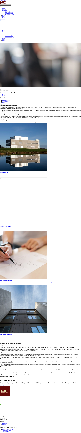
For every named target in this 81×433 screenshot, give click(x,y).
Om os (3, 16)
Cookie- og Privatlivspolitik (7, 429)
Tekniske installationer (9, 13)
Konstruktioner (7, 11)
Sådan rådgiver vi (5, 101)
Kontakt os (4, 17)
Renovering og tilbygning (9, 14)
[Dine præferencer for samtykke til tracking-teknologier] (2, 431)
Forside (3, 8)
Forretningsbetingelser (6, 430)
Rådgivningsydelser (6, 100)
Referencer (4, 9)
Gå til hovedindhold (3, 0)
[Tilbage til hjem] (3, 3)
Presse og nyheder (5, 431)
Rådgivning (4, 10)
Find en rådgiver (3, 19)
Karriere (3, 15)
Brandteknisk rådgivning (9, 12)
